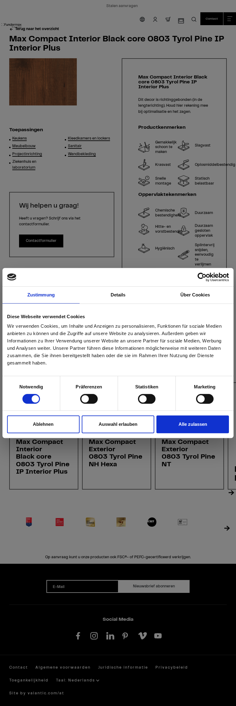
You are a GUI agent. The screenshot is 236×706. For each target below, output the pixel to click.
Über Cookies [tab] (195, 294)
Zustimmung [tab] (41, 294)
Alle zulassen (193, 424)
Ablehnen (43, 424)
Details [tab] (118, 294)
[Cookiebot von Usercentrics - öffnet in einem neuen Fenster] (202, 277)
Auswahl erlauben (118, 424)
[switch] (89, 399)
